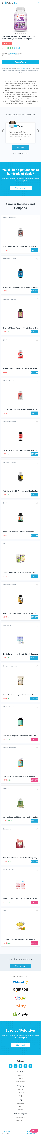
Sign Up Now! (20, 188)
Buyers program (20, 1117)
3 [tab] (19, 34)
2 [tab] (18, 34)
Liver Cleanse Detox (12, 53)
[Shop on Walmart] (20, 984)
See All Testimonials (22, 154)
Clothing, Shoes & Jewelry (10, 869)
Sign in (21, 1078)
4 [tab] (21, 34)
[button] (37, 218)
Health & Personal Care (10, 217)
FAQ (20, 1106)
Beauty (6, 910)
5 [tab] (23, 34)
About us (20, 1089)
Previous (2, 131)
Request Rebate (20, 62)
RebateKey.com (21, 68)
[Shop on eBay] (20, 1000)
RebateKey (6, 1131)
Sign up (20, 1075)
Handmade (6, 788)
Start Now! (20, 147)
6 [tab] (25, 34)
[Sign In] (36, 3)
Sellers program (20, 1120)
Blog (20, 1096)
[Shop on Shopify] (20, 1016)
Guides (20, 1110)
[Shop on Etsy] (20, 1008)
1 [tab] (16, 34)
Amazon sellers (20, 1082)
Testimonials (20, 1103)
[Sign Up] (39, 3)
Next (38, 131)
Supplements (23, 55)
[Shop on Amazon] (20, 992)
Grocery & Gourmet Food (10, 666)
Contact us (20, 1092)
